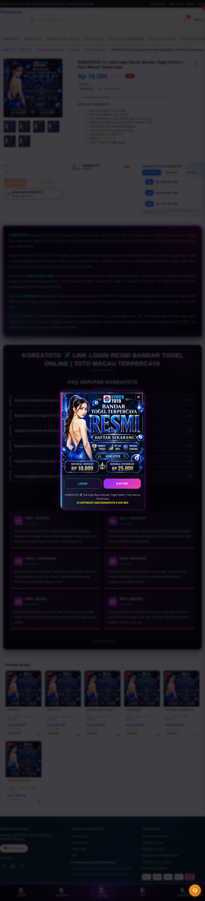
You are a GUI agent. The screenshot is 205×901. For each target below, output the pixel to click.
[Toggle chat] (195, 890)
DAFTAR (122, 483)
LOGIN (83, 483)
